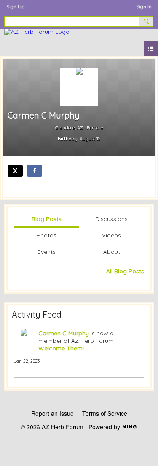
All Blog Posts (125, 271)
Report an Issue (52, 413)
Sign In (144, 6)
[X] (15, 171)
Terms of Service (104, 413)
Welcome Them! (61, 348)
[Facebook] (34, 171)
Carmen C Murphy (63, 333)
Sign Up (15, 6)
